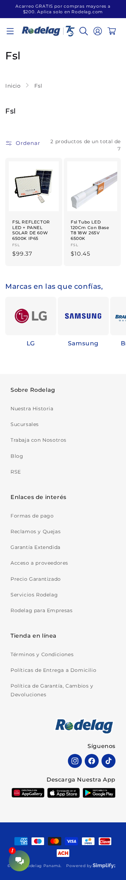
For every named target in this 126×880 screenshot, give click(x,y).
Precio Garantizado (35, 579)
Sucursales (24, 424)
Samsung (83, 343)
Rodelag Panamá (42, 865)
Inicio (13, 85)
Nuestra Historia (32, 408)
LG (31, 343)
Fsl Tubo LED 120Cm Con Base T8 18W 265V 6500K (90, 230)
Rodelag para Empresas (41, 610)
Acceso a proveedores (39, 563)
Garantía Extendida (35, 547)
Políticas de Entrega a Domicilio (53, 670)
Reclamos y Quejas (35, 531)
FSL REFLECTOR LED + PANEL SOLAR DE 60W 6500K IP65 (31, 230)
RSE (15, 472)
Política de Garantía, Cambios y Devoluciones (51, 690)
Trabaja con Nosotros (38, 440)
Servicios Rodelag (34, 595)
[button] (10, 31)
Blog (16, 456)
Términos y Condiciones (42, 654)
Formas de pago (32, 516)
